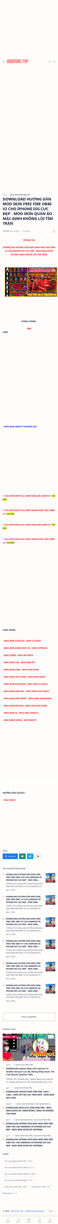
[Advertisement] (29, 28)
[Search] (54, 61)
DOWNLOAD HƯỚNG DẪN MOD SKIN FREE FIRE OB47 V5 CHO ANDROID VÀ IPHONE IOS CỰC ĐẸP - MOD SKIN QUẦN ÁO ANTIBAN (23, 966)
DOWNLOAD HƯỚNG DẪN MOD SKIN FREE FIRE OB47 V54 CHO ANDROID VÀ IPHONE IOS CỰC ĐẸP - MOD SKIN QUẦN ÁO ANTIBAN (29, 1126)
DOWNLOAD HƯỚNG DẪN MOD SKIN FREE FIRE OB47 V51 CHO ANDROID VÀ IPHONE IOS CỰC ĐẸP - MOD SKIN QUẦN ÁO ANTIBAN (29, 1142)
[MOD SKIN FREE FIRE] (26, 1104)
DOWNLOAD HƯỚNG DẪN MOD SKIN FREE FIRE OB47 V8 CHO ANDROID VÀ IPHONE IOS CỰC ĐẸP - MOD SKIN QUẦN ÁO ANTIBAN (23, 988)
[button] (49, 61)
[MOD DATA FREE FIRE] (24, 1065)
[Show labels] (10, 1193)
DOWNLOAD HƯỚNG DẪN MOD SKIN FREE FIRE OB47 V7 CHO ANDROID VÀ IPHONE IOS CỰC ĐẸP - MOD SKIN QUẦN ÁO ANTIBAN (23, 944)
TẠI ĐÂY (10, 514)
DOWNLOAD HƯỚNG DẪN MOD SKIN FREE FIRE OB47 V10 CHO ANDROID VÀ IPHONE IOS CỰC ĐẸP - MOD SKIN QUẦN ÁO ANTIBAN (24, 877)
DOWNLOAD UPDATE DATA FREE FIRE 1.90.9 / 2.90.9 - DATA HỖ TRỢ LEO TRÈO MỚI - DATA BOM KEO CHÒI (30, 1094)
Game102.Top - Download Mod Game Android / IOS (34, 1211)
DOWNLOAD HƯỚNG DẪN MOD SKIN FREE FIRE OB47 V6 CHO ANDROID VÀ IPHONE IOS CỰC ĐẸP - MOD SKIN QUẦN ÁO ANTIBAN (23, 921)
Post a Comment (29, 1017)
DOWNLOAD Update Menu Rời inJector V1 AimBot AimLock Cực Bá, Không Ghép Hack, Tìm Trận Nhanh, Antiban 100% (30, 1071)
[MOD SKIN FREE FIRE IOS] (45, 1104)
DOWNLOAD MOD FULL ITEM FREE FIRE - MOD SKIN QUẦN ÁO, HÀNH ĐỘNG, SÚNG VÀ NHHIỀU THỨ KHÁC (30, 1110)
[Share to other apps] (38, 856)
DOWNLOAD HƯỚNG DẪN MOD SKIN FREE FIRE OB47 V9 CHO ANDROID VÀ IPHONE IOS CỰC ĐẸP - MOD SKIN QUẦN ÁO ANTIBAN (23, 899)
